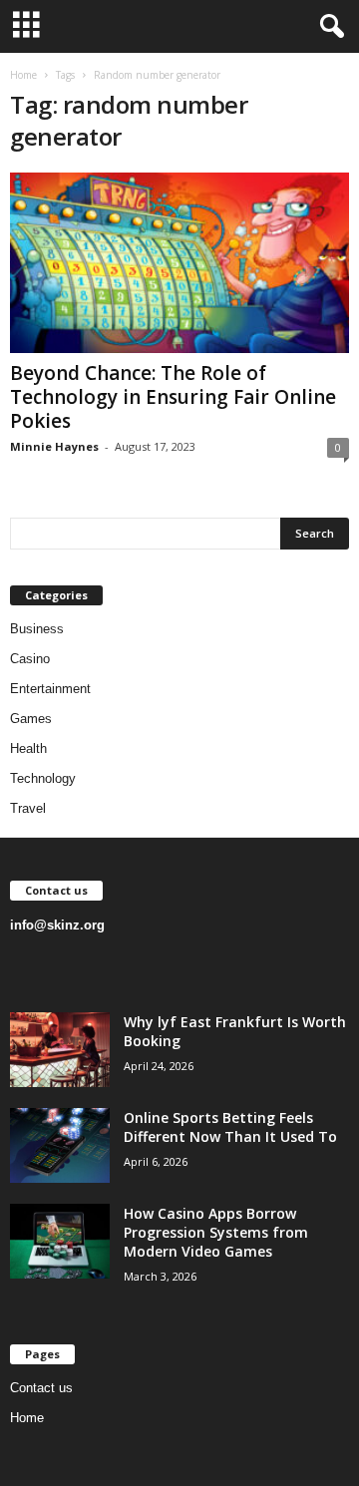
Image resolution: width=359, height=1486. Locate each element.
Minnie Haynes (54, 446)
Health (28, 748)
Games (31, 718)
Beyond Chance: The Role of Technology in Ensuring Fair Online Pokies (173, 397)
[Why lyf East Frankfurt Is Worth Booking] (60, 1049)
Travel (28, 808)
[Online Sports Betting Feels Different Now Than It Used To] (60, 1145)
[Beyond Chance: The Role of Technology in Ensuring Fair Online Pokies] (179, 263)
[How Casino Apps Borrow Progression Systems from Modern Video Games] (60, 1241)
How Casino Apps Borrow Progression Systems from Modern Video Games (216, 1232)
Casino (30, 658)
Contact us (41, 1387)
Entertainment (50, 688)
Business (37, 628)
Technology (43, 778)
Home (23, 75)
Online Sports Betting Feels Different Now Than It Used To (230, 1127)
